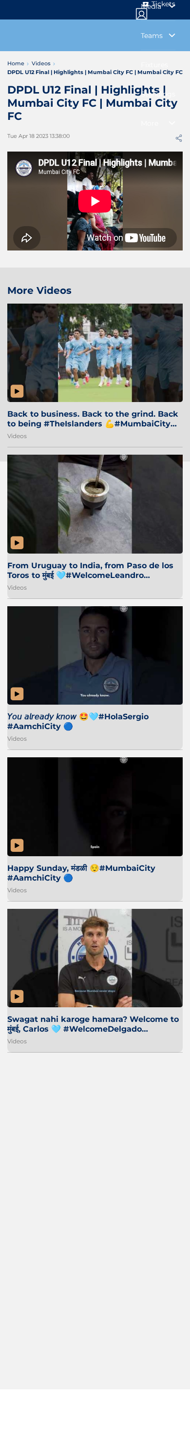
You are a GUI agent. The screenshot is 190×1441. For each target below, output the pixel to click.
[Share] (179, 138)
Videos (17, 436)
